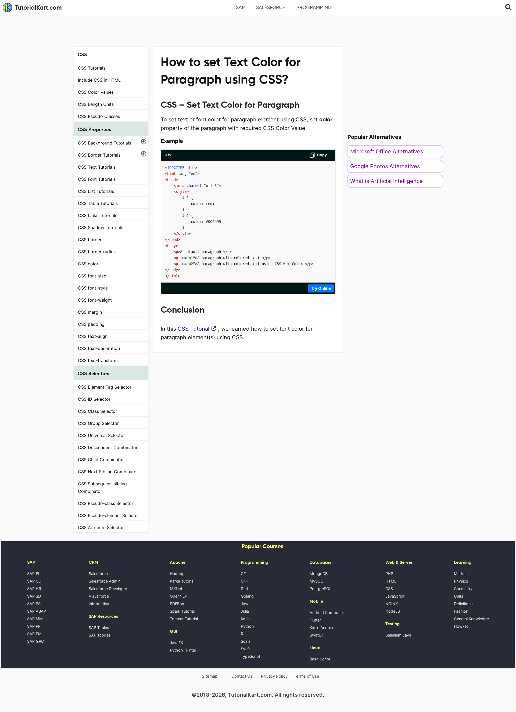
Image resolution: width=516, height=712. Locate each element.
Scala (245, 641)
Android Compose (326, 612)
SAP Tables (99, 627)
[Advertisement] (258, 30)
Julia (245, 611)
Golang (247, 596)
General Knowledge (471, 618)
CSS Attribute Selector (101, 527)
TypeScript (250, 656)
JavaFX (176, 642)
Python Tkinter (183, 650)
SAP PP (34, 626)
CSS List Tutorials (96, 191)
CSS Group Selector (98, 423)
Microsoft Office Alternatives (386, 151)
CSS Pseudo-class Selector (105, 503)
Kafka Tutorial (182, 581)
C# (243, 573)
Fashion (461, 611)
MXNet (176, 588)
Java (245, 603)
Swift (245, 648)
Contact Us (241, 676)
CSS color (88, 263)
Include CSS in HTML (99, 80)
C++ (244, 581)
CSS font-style (93, 288)
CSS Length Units (96, 104)
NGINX (391, 603)
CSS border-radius (97, 251)
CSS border (90, 239)
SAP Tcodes (100, 635)
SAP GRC (35, 641)
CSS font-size (92, 276)
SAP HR (34, 588)
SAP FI (33, 573)
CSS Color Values (96, 92)
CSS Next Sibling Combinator (108, 471)
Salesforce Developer (108, 588)
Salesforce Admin (104, 581)
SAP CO (34, 581)
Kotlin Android (322, 627)
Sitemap (209, 676)
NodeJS (392, 611)
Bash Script (320, 659)
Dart (244, 588)
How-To (461, 626)
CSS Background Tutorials (104, 143)
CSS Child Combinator (101, 459)
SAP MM (35, 618)
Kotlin (245, 618)
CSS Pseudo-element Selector (108, 515)
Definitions (463, 603)
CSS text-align (93, 336)
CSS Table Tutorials (98, 203)
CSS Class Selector (97, 411)
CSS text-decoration (99, 348)
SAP (240, 7)
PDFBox (177, 603)
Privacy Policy (274, 676)
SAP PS (34, 603)
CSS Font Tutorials (97, 179)
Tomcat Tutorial (184, 618)
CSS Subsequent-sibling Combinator (102, 487)
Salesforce (270, 7)
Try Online (321, 288)
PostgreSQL (320, 588)
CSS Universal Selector (101, 435)
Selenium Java (398, 635)
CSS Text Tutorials (97, 167)
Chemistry (463, 588)
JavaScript (394, 596)
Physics (461, 581)
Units (458, 596)
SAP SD (34, 596)
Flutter (315, 620)
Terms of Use (306, 676)
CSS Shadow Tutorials (100, 227)
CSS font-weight (95, 300)
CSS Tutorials (91, 68)
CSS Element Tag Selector (104, 387)
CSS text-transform (98, 360)
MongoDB (319, 573)
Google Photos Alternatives (385, 166)
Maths (459, 573)
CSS (389, 588)
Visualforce (99, 596)
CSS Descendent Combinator (108, 447)
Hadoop (177, 573)
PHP (389, 573)
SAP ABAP (36, 611)
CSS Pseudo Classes (99, 116)
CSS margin (90, 312)
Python (247, 626)
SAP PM (34, 633)
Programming (314, 7)
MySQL (316, 581)
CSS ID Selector (94, 399)
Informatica (99, 603)
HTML (390, 581)
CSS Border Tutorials (99, 155)
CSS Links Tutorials (97, 215)
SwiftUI (316, 635)
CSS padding (91, 324)
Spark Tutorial (182, 611)
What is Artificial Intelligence (386, 181)
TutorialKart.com (38, 7)
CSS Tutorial (193, 329)
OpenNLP (178, 596)
